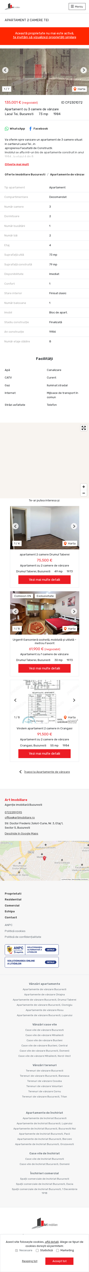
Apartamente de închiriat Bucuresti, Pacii (44, 1133)
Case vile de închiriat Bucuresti (44, 1158)
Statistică (46, 1250)
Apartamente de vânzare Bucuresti (44, 989)
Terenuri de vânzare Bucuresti (44, 1070)
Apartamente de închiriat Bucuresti (45, 1118)
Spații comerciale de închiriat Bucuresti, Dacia (44, 1183)
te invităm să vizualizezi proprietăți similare (44, 37)
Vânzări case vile (44, 1024)
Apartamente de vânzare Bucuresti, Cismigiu (44, 1004)
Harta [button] (81, 89)
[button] (5, 70)
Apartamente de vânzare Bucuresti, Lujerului (44, 1015)
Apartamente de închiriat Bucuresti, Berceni (44, 1138)
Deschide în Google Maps (21, 833)
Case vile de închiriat (44, 1153)
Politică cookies (15, 931)
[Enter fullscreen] (84, 428)
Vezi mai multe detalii (44, 580)
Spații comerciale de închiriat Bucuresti (44, 1178)
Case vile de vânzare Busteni (44, 1040)
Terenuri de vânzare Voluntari (44, 1086)
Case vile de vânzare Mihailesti (44, 1035)
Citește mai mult (17, 164)
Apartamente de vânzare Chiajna (44, 994)
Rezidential (13, 899)
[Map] (44, 460)
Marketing (67, 1250)
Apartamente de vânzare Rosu (45, 1010)
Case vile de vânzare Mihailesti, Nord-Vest (44, 1055)
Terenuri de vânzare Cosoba (44, 1081)
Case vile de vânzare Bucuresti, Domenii (44, 1050)
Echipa (10, 911)
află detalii (52, 1241)
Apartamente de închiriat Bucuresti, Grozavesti (44, 1144)
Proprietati (13, 893)
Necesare (25, 1250)
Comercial (12, 905)
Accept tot (59, 1261)
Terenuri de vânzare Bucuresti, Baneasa (44, 1075)
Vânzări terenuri (45, 1065)
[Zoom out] (84, 493)
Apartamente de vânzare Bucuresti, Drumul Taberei (44, 999)
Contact (11, 917)
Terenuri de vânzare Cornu (44, 1091)
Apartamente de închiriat (44, 1112)
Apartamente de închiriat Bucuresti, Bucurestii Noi (44, 1128)
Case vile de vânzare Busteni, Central (44, 1045)
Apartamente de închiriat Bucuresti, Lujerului (44, 1123)
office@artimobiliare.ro (20, 817)
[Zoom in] (84, 487)
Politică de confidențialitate (23, 936)
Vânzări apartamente (44, 983)
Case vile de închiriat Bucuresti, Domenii (45, 1164)
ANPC (9, 925)
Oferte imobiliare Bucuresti (25, 174)
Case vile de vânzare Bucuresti (44, 1029)
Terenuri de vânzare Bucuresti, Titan (44, 1096)
